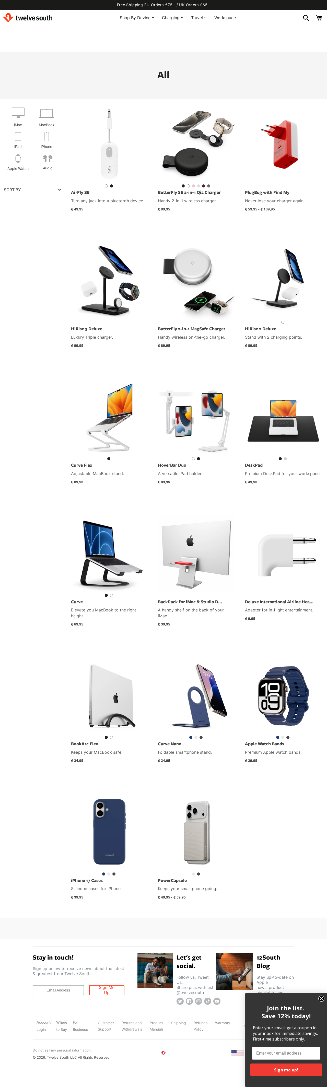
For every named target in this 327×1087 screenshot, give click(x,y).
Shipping (178, 1023)
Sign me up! (286, 1070)
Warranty (222, 1023)
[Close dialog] (321, 999)
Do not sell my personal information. (62, 1050)
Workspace (225, 17)
